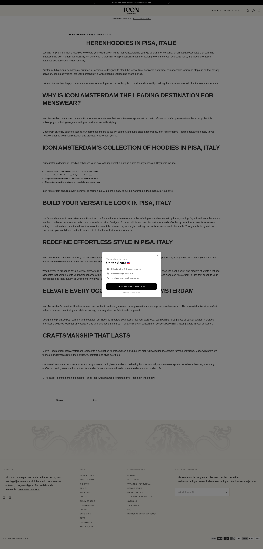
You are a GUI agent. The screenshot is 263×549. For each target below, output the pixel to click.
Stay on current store (131, 293)
